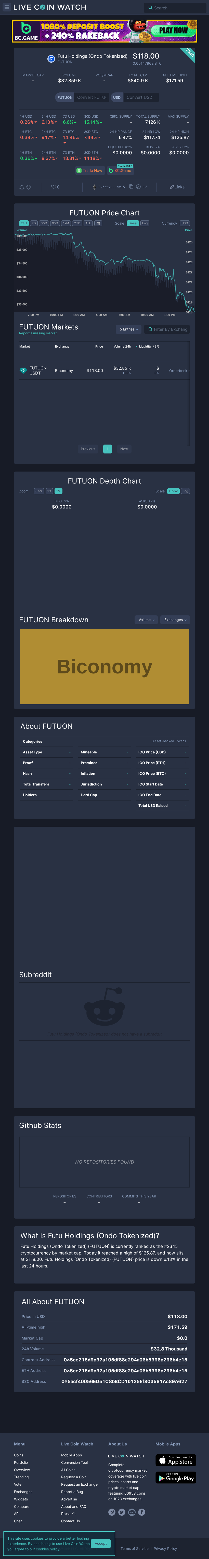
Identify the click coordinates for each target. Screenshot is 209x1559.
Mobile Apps (71, 1455)
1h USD (26, 116)
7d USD (69, 116)
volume (69, 75)
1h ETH (26, 153)
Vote (17, 1484)
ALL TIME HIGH (175, 75)
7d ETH (69, 153)
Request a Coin (73, 1477)
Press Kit (68, 1513)
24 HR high (179, 132)
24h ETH (49, 153)
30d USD (91, 116)
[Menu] (7, 7)
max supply (178, 116)
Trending (21, 1477)
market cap (33, 75)
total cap (138, 75)
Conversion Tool (74, 1462)
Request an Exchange (79, 1484)
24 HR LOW (151, 132)
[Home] (128, 1456)
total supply (148, 116)
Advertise (69, 1499)
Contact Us (70, 1521)
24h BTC (49, 132)
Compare (21, 1506)
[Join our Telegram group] (112, 1512)
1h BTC (26, 132)
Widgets (21, 1499)
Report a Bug (72, 1491)
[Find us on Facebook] (142, 1512)
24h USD (49, 116)
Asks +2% (180, 147)
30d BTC (91, 132)
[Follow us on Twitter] (122, 1512)
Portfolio (21, 1462)
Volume (145, 619)
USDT (35, 373)
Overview (22, 1470)
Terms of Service (135, 1549)
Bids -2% (153, 147)
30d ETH (91, 153)
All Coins (68, 1470)
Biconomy (64, 370)
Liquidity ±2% (120, 147)
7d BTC (68, 132)
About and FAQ (73, 1506)
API (17, 1513)
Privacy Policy (165, 1549)
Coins (18, 1455)
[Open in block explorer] (138, 187)
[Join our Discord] (132, 1512)
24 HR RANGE (121, 132)
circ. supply (121, 116)
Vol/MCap (104, 75)
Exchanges (173, 619)
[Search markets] (148, 329)
